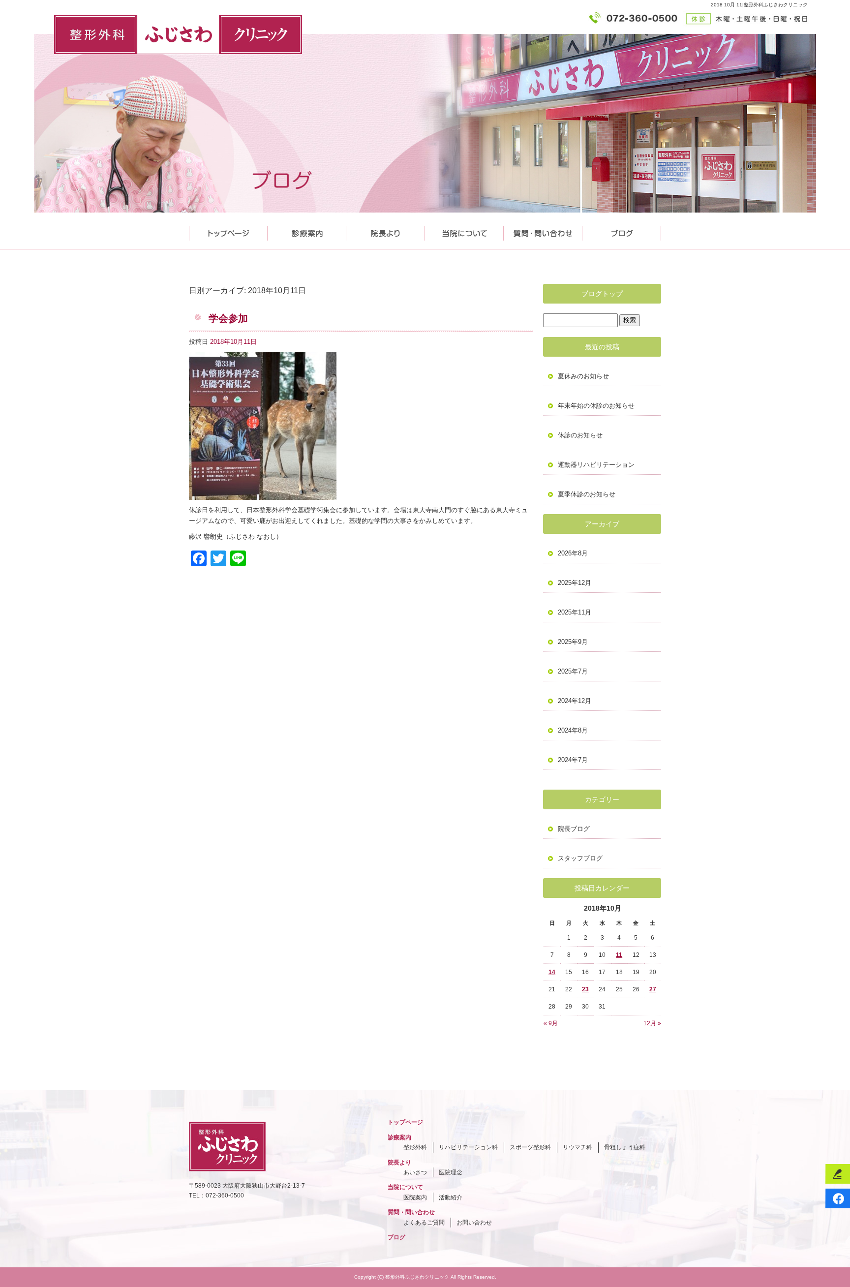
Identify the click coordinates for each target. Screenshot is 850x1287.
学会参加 (228, 318)
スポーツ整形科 (530, 1147)
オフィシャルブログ (621, 231)
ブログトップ (602, 294)
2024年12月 (574, 701)
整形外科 (415, 1147)
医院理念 (450, 1172)
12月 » (652, 1023)
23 (585, 989)
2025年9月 (573, 641)
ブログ (396, 1237)
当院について (464, 231)
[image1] (262, 494)
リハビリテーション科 (468, 1147)
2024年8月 (573, 730)
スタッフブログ (580, 858)
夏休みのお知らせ (583, 376)
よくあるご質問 (424, 1222)
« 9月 (551, 1023)
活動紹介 (450, 1197)
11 (619, 954)
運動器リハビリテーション (596, 464)
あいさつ (415, 1172)
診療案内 (307, 231)
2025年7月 (573, 671)
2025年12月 (574, 582)
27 (652, 989)
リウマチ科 (577, 1147)
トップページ (228, 231)
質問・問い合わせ (543, 231)
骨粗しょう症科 (624, 1147)
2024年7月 (573, 760)
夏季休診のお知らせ (586, 494)
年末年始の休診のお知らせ (596, 405)
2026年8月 (573, 553)
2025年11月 (574, 612)
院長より (385, 231)
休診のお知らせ (580, 435)
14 (551, 972)
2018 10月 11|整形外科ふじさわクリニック (759, 4)
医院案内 (415, 1197)
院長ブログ (574, 828)
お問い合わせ (474, 1222)
